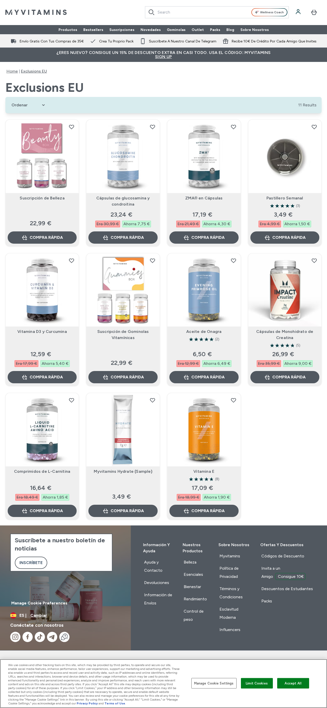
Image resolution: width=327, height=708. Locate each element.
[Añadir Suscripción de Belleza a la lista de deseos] (71, 127)
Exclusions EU (34, 71)
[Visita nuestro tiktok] (40, 637)
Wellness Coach (272, 12)
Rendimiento (195, 599)
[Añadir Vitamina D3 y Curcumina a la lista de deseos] (71, 260)
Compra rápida (46, 237)
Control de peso (194, 615)
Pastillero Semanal (284, 198)
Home (12, 71)
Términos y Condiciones (231, 593)
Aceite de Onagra (203, 331)
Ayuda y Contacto (153, 566)
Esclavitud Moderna (228, 613)
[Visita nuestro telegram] (52, 637)
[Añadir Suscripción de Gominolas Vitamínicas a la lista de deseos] (152, 260)
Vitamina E (203, 471)
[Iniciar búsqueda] (151, 12)
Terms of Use (114, 703)
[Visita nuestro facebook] (27, 637)
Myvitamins (229, 556)
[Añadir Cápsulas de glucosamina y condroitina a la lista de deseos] (152, 127)
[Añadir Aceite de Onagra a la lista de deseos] (233, 260)
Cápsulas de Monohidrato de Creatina (284, 334)
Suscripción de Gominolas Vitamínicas (123, 334)
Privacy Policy (87, 703)
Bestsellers (93, 30)
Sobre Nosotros (254, 30)
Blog (230, 30)
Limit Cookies (257, 683)
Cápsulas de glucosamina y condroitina (123, 201)
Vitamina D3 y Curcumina (42, 331)
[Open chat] (64, 637)
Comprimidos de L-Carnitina (42, 471)
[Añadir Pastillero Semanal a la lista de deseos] (314, 127)
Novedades (151, 30)
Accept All (293, 683)
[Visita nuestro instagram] (15, 637)
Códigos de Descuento (282, 556)
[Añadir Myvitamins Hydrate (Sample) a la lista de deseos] (152, 400)
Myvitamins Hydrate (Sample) (123, 471)
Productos (68, 30)
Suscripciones (121, 30)
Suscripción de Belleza (42, 198)
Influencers (229, 629)
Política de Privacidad (229, 572)
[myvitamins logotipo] (36, 12)
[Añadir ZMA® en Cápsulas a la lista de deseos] (233, 127)
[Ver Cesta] (314, 12)
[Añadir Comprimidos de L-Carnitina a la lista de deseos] (71, 400)
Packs (215, 30)
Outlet (198, 30)
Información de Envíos (158, 599)
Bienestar (192, 587)
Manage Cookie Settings (214, 683)
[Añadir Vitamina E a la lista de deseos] (233, 400)
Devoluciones (156, 582)
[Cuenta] (298, 12)
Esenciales (193, 574)
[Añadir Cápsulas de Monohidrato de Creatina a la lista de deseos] (314, 260)
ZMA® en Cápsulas (204, 198)
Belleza (190, 562)
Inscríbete (31, 562)
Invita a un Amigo (282, 572)
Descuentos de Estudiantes (287, 589)
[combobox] (217, 12)
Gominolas (176, 30)
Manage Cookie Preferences (39, 603)
